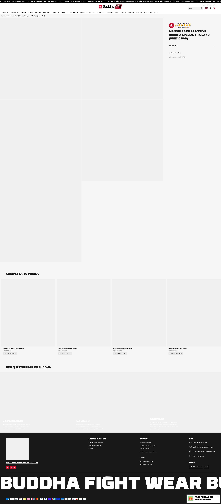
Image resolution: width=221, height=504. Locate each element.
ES (212, 5)
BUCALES (38, 12)
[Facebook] (14, 467)
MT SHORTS (46, 12)
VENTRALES (148, 12)
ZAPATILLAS (101, 12)
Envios (91, 448)
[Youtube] (7, 467)
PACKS (156, 12)
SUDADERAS (74, 12)
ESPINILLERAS (14, 12)
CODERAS (131, 12)
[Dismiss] (218, 496)
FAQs (183, 57)
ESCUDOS (139, 12)
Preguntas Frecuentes (95, 445)
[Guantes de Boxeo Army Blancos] (28, 313)
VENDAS (30, 12)
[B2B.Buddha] (110, 6)
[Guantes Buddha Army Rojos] (139, 313)
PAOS (116, 12)
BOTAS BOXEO (91, 12)
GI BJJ (23, 12)
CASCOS (110, 12)
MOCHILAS (55, 12)
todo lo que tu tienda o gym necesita (22, 463)
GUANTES (5, 12)
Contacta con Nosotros (96, 442)
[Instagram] (11, 467)
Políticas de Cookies (146, 464)
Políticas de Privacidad (146, 461)
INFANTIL (123, 12)
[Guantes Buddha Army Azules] (83, 313)
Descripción (173, 46)
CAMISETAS (64, 12)
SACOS (82, 12)
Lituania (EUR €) (205, 5)
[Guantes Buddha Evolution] (194, 313)
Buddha (3, 16)
